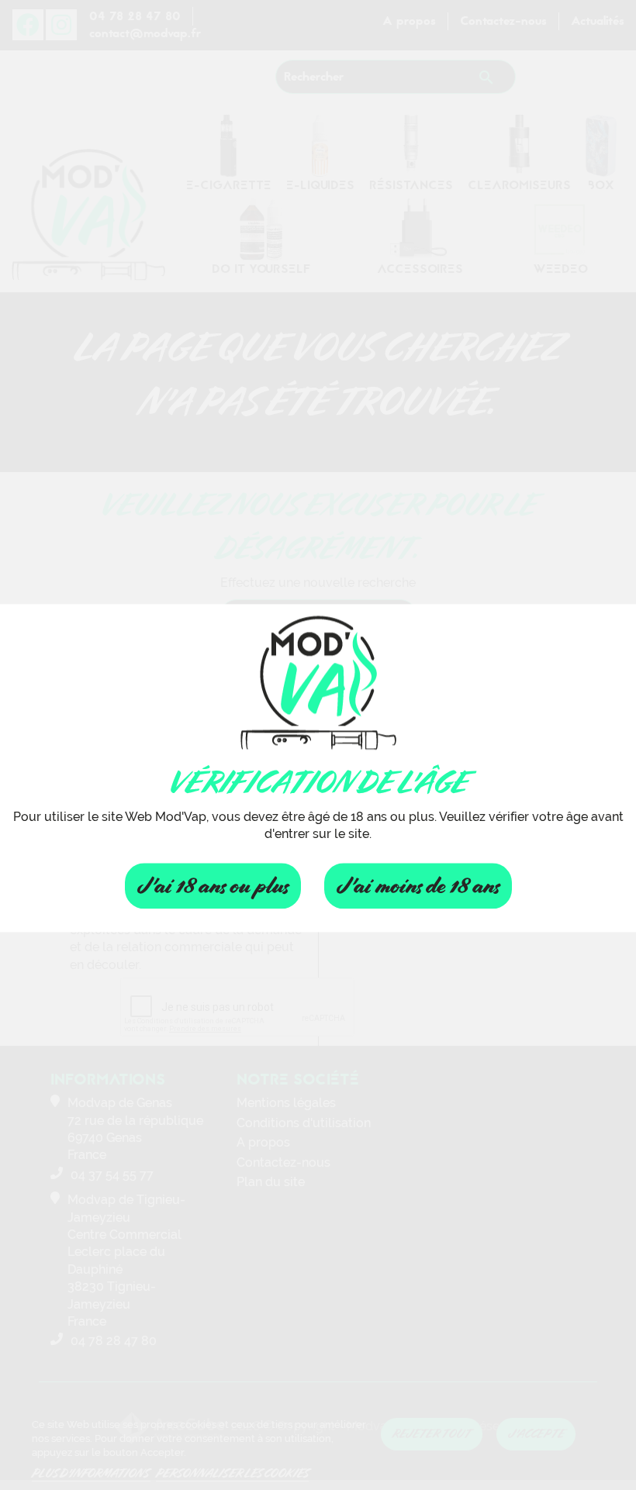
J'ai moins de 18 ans (418, 885)
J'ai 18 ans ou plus (213, 885)
